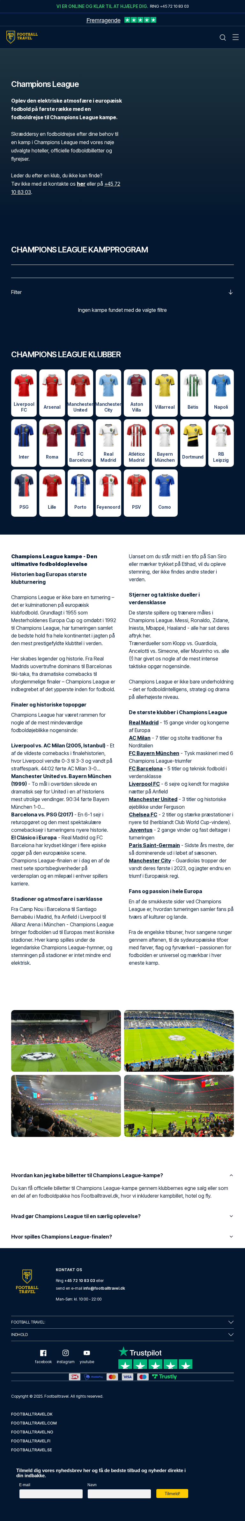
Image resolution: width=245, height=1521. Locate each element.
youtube (87, 1361)
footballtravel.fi (30, 1441)
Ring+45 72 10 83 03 (169, 6)
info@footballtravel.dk (104, 1288)
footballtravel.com (34, 1423)
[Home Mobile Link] (22, 37)
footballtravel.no (32, 1432)
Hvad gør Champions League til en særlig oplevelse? (76, 1216)
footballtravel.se (31, 1450)
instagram (66, 1361)
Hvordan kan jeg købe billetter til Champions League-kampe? (87, 1175)
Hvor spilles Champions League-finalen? (61, 1236)
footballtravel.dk (32, 1414)
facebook (43, 1361)
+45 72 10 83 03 (79, 1280)
